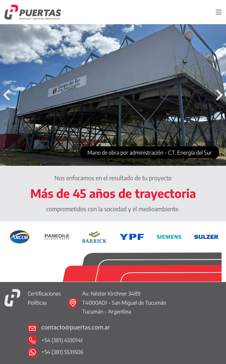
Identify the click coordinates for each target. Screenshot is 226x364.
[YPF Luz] (132, 236)
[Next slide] (218, 95)
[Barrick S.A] (94, 236)
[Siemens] (169, 236)
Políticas (37, 302)
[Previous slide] (7, 95)
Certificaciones (44, 293)
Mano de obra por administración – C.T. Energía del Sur (149, 152)
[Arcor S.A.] (19, 236)
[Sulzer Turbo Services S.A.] (206, 236)
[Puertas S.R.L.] (12, 297)
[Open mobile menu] (219, 12)
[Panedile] (57, 236)
